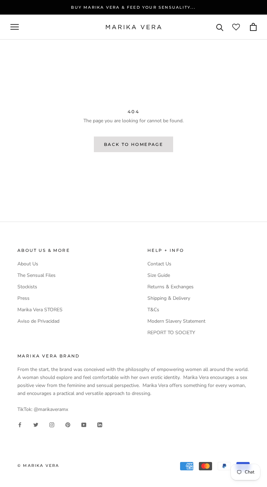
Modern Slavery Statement (176, 321)
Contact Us (159, 264)
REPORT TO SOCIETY (171, 332)
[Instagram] (51, 424)
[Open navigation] (14, 27)
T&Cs (153, 309)
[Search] (220, 27)
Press (23, 298)
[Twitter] (35, 424)
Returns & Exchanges (170, 286)
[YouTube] (83, 424)
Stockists (27, 286)
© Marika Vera (38, 465)
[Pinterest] (67, 424)
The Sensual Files (36, 275)
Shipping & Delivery (168, 298)
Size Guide (158, 275)
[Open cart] (253, 27)
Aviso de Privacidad (38, 321)
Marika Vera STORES (40, 309)
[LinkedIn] (99, 424)
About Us (27, 264)
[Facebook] (19, 424)
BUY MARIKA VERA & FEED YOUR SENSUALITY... (133, 7)
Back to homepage (133, 144)
